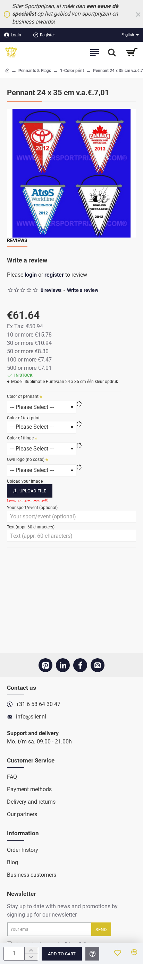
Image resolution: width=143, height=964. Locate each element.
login (31, 274)
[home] (7, 70)
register (54, 274)
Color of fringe (20, 438)
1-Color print (72, 70)
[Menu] (94, 52)
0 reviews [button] (51, 290)
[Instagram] (97, 665)
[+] (31, 950)
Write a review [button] (82, 290)
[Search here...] (111, 52)
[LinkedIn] (63, 665)
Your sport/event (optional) (32, 507)
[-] (31, 957)
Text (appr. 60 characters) (30, 527)
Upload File (32, 490)
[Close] (138, 14)
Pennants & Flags (34, 70)
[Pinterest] (45, 665)
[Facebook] (80, 665)
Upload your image (25, 481)
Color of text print (23, 418)
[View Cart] (131, 52)
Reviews (17, 240)
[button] (62, 954)
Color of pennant (23, 396)
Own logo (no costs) (25, 459)
